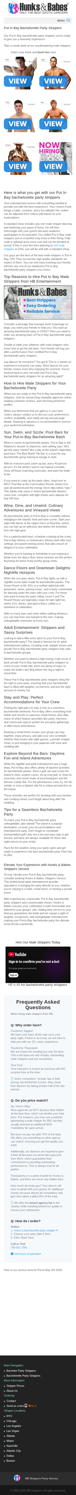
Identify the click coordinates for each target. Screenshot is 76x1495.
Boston (10, 1460)
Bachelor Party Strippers (21, 1370)
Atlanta (10, 1435)
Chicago (11, 1420)
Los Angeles (13, 1425)
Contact (11, 1400)
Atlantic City (13, 1450)
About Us (12, 1390)
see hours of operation (27, 1253)
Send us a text (21, 1405)
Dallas (10, 1455)
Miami (10, 1440)
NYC (9, 1415)
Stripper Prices (15, 1385)
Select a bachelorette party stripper (35, 1230)
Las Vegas (12, 1430)
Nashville (12, 1445)
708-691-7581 (19, 1247)
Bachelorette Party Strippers (23, 1375)
